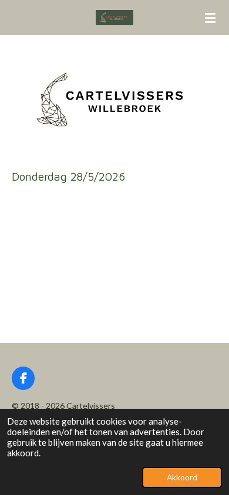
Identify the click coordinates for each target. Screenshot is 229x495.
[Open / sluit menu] (210, 17)
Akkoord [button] (182, 477)
